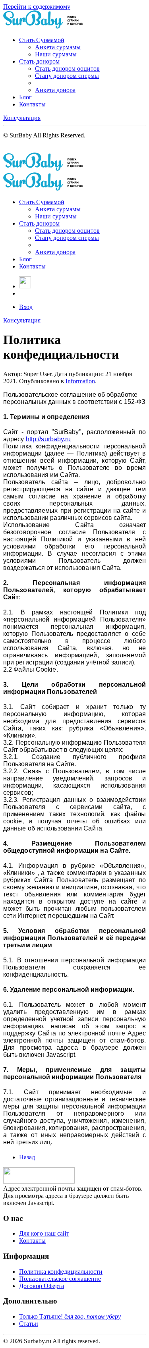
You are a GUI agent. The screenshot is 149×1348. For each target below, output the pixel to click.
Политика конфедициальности (61, 1271)
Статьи (28, 1323)
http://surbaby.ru (48, 439)
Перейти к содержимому (36, 6)
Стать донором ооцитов (67, 68)
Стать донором (39, 61)
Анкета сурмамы (58, 47)
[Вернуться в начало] (43, 26)
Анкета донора (55, 90)
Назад (27, 1157)
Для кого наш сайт (44, 1233)
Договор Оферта (41, 1285)
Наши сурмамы (56, 54)
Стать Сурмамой (41, 40)
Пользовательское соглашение (60, 1278)
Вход (26, 306)
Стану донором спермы (67, 75)
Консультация (22, 117)
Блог (25, 97)
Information (80, 381)
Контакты (32, 104)
